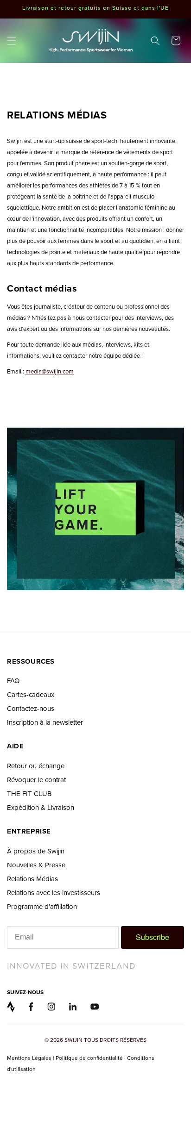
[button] (11, 41)
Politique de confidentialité (89, 1058)
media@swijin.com (49, 371)
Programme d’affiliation (42, 906)
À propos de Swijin (35, 851)
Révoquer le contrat (36, 779)
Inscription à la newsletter (45, 722)
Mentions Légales (30, 1058)
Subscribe (152, 937)
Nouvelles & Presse (36, 865)
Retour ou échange (35, 766)
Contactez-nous (30, 708)
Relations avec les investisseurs (53, 892)
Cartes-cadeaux (30, 694)
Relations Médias (32, 878)
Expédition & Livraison (40, 807)
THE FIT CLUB (29, 793)
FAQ (13, 680)
